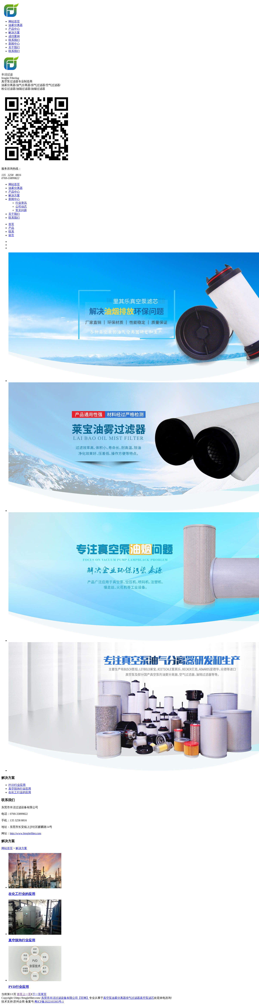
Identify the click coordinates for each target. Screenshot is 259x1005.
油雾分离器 (15, 25)
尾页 (44, 994)
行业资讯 (21, 202)
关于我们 (14, 47)
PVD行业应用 (17, 784)
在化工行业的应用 (19, 792)
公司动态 (21, 206)
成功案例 (14, 36)
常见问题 (21, 210)
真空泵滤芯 (147, 997)
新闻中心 (14, 43)
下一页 (36, 994)
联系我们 (14, 39)
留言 (11, 235)
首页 (11, 224)
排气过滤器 (133, 997)
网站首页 (14, 21)
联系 (11, 231)
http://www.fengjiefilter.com (25, 833)
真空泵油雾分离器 (114, 997)
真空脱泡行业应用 (19, 788)
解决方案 (14, 32)
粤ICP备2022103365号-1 (49, 1001)
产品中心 (14, 28)
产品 (11, 227)
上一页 (27, 994)
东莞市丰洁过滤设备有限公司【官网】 (65, 997)
